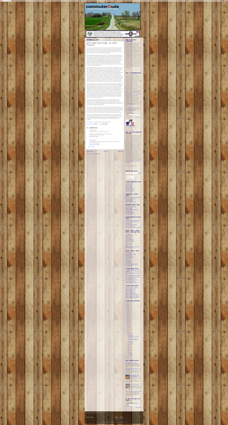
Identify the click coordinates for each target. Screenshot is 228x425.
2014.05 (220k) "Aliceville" (130, 278)
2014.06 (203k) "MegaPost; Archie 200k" (133, 275)
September (130, 342)
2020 (128, 310)
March (129, 352)
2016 (128, 316)
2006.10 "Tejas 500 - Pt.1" (130, 292)
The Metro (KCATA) (129, 200)
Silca (126, 242)
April (129, 350)
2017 (128, 315)
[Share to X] (104, 124)
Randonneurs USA (131, 126)
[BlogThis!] (103, 124)
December (130, 333)
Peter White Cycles (129, 235)
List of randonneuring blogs (131, 254)
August (129, 344)
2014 (128, 320)
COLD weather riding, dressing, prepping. (133, 391)
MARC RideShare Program (131, 201)
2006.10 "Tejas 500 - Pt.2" (130, 290)
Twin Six (127, 245)
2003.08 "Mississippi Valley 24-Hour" (132, 297)
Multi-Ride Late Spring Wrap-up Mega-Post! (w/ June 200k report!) (135, 376)
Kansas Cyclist (128, 255)
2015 (128, 318)
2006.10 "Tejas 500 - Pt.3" (130, 289)
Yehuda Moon (128, 262)
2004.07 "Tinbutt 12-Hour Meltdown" (132, 296)
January (129, 355)
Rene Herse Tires (129, 243)
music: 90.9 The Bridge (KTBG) (131, 264)
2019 (128, 312)
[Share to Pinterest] (106, 124)
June (129, 347)
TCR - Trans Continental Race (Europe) (133, 227)
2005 (128, 357)
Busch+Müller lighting (130, 239)
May (129, 349)
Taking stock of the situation (133, 339)
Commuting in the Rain (130, 188)
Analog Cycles (128, 236)
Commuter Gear (129, 185)
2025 (128, 302)
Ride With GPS (128, 252)
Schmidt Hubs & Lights (130, 241)
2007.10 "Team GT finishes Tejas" (132, 287)
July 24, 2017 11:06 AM (93, 136)
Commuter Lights (129, 186)
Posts (128, 176)
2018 (128, 313)
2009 (128, 327)
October (129, 341)
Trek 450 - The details (134, 384)
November (130, 335)
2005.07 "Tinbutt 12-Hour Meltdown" (132, 294)
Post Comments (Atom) (96, 153)
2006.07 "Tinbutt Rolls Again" (131, 293)
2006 (128, 332)
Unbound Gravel (129, 223)
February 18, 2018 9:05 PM (94, 144)
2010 (128, 326)
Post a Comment (91, 146)
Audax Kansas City (129, 208)
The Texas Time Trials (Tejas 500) (132, 221)
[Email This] (102, 124)
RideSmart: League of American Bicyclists (133, 197)
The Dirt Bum (128, 258)
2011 (128, 324)
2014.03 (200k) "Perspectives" (131, 282)
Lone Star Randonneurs (130, 213)
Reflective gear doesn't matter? (131, 362)
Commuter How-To (129, 183)
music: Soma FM (129, 265)
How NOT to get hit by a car (131, 198)
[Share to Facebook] (105, 124)
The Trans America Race (130, 226)
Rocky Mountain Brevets (130, 212)
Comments (129, 178)
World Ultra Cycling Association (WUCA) (133, 220)
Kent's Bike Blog (129, 261)
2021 (128, 309)
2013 (128, 321)
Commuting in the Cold (130, 189)
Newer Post (90, 151)
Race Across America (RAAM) (131, 224)
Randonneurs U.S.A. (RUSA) (131, 206)
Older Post (120, 151)
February (130, 353)
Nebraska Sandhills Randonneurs (132, 209)
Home (105, 151)
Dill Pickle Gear (128, 238)
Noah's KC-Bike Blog (129, 257)
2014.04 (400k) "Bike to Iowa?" (131, 279)
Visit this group (138, 117)
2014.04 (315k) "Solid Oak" (131, 281)
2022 (128, 307)
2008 (128, 329)
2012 (128, 323)
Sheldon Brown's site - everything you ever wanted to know (133, 247)
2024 (128, 304)
